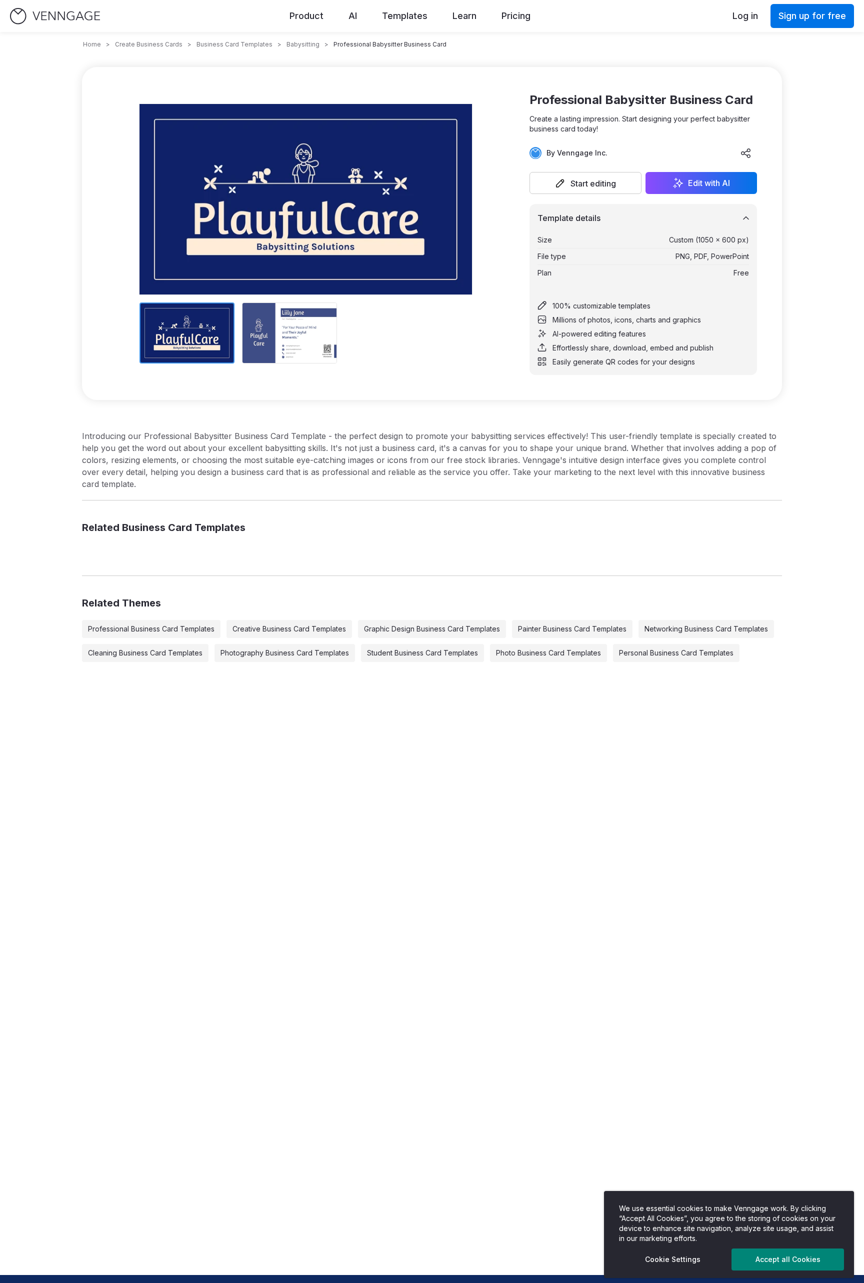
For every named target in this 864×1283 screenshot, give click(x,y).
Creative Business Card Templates (289, 628)
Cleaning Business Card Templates (145, 652)
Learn (464, 15)
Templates (405, 15)
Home (92, 44)
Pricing (516, 15)
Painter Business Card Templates (572, 628)
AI (352, 15)
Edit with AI (709, 183)
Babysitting (303, 44)
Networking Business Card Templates (706, 628)
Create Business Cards (148, 44)
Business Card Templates (234, 44)
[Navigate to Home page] (55, 16)
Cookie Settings (672, 1259)
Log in (745, 15)
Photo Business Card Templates (548, 652)
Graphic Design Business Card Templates (432, 628)
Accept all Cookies (788, 1259)
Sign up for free (812, 15)
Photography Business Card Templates (284, 652)
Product (307, 15)
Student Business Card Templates (422, 652)
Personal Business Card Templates (676, 652)
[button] (586, 183)
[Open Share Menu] (746, 153)
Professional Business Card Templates (151, 628)
